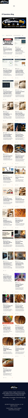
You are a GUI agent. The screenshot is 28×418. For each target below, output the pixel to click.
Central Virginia (9, 408)
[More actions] (12, 47)
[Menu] (14, 6)
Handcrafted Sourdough (14, 409)
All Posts (3, 35)
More (22, 35)
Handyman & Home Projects (9, 35)
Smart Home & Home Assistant (17, 35)
